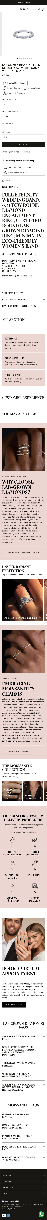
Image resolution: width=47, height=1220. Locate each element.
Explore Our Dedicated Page (23, 832)
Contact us (27, 167)
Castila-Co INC (19, 1204)
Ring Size (6, 132)
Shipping (6, 152)
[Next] (43, 2)
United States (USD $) (12, 1201)
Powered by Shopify (9, 1209)
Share (7, 180)
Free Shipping (13, 172)
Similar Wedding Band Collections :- (17, 275)
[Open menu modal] (3, 8)
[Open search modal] (39, 8)
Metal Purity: (9, 99)
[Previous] (3, 2)
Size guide (9, 123)
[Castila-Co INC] (23, 8)
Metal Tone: (10, 111)
